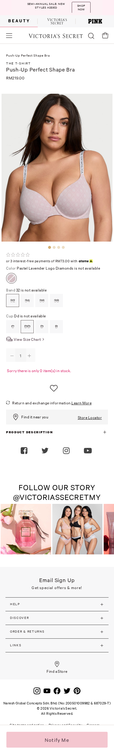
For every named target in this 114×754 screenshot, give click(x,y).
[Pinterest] (77, 690)
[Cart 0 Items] (105, 35)
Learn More (81, 403)
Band (26, 290)
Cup (26, 316)
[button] (88, 451)
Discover (19, 618)
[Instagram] (36, 690)
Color (53, 268)
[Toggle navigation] (9, 35)
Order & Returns (27, 632)
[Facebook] (57, 690)
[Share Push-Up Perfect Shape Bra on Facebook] (25, 451)
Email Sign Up (57, 580)
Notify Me (57, 740)
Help (15, 604)
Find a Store (57, 671)
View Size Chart (27, 339)
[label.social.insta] (67, 451)
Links (16, 645)
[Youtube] (46, 690)
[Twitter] (67, 690)
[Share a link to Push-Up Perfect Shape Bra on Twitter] (45, 451)
